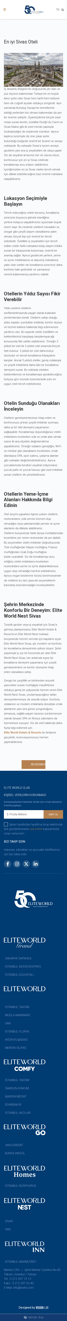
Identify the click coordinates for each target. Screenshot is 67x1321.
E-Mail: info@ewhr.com (19, 1287)
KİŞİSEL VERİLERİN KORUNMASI (25, 795)
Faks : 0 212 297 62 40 (19, 1283)
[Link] (4, 9)
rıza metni (36, 829)
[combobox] (57, 10)
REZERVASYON (38, 764)
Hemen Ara (35, 1317)
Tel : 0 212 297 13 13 (17, 1279)
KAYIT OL (53, 814)
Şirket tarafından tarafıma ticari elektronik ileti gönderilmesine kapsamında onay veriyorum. (33, 829)
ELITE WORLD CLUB (17, 788)
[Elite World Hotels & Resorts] (63, 10)
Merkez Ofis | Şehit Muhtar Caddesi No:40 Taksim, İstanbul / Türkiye (32, 1272)
